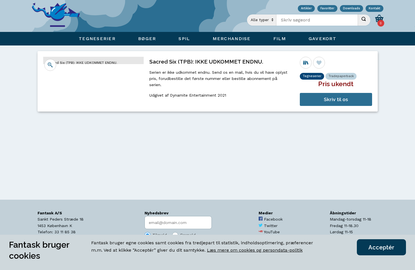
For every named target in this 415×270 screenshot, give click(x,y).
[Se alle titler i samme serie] (306, 63)
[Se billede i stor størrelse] (50, 65)
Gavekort (322, 38)
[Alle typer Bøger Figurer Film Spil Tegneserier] (261, 20)
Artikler (306, 8)
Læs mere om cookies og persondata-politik (255, 250)
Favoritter (327, 8)
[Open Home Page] (59, 16)
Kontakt (374, 8)
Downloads (351, 8)
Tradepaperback (341, 76)
